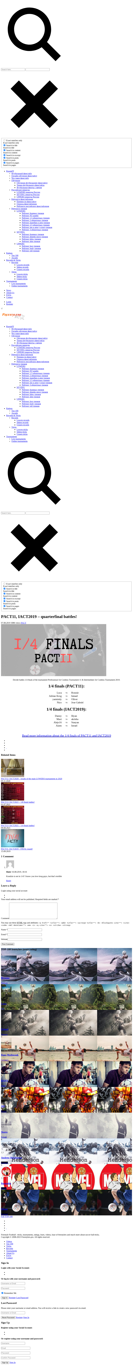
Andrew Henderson (11, 1157)
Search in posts (12, 158)
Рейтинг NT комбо (30, 216)
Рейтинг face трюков (31, 246)
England (4, 1163)
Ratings (9, 253)
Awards (14, 258)
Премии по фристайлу (26, 201)
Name (3, 930)
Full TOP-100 (7, 1216)
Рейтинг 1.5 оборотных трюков (36, 218)
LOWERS (21, 211)
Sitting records (22, 267)
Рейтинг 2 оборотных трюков (35, 220)
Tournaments (11, 281)
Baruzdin (6, 1183)
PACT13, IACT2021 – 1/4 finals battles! (18, 825)
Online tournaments (19, 286)
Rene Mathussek (10, 1055)
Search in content (13, 150)
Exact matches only (14, 140)
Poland (4, 1137)
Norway (4, 983)
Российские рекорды (20, 190)
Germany (5, 1060)
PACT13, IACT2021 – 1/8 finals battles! (18, 802)
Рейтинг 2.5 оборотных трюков (36, 225)
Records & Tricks (13, 260)
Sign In (26, 1317)
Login (8, 302)
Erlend (4, 1029)
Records (14, 262)
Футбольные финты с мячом (29, 187)
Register (9, 304)
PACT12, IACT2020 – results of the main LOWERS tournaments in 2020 (31, 779)
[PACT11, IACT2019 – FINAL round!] (12, 847)
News (8, 290)
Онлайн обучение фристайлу (24, 176)
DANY (4, 1080)
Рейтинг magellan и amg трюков (36, 223)
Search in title (11, 145)
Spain (3, 1086)
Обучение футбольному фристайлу (32, 183)
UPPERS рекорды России (28, 197)
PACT (23, 623)
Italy (3, 1008)
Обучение (15, 180)
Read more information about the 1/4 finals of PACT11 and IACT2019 (66, 735)
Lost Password (22, 1298)
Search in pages (12, 163)
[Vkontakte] (6, 743)
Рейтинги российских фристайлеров (33, 206)
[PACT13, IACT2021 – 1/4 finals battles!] (12, 823)
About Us (10, 293)
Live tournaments (18, 283)
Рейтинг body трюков (31, 248)
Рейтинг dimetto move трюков (35, 237)
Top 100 (14, 255)
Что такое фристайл (20, 178)
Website (4, 939)
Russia (3, 1111)
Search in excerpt (13, 155)
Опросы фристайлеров (27, 204)
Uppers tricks (22, 279)
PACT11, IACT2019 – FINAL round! (17, 849)
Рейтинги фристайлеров (22, 199)
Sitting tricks (22, 276)
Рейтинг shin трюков (31, 241)
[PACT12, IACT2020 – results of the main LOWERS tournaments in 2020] (12, 776)
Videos (9, 1241)
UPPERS (20, 244)
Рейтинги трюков (19, 209)
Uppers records (23, 269)
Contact (9, 297)
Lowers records (23, 265)
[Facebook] (6, 740)
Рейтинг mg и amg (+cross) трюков (37, 227)
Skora (4, 1132)
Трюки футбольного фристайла (30, 185)
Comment (5, 918)
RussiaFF (10, 171)
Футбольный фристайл (21, 173)
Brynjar (5, 978)
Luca (3, 1003)
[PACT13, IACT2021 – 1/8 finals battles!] (12, 800)
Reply (8, 881)
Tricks (13, 272)
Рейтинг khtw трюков (31, 239)
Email (3, 934)
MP (3, 1106)
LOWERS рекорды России (28, 192)
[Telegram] (6, 745)
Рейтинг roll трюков (30, 251)
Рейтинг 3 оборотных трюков (35, 230)
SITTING (21, 232)
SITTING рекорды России (28, 194)
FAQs (8, 295)
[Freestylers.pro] (14, 322)
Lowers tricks (22, 274)
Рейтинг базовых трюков (33, 213)
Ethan (4, 1209)
